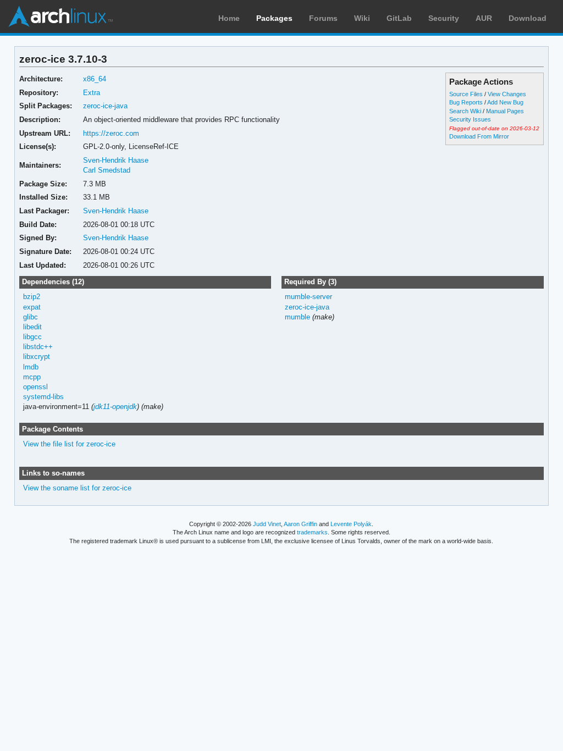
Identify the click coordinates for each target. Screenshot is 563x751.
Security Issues (470, 119)
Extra (91, 93)
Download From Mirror (479, 136)
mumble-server (308, 296)
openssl (35, 387)
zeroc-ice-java (105, 106)
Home (229, 18)
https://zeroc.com (111, 133)
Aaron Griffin (300, 524)
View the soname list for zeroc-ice (77, 488)
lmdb (30, 367)
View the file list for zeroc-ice (69, 444)
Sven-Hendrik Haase (115, 160)
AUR (484, 18)
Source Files (466, 94)
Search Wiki (465, 111)
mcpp (32, 377)
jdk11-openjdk (115, 406)
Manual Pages (505, 111)
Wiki (362, 18)
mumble (297, 317)
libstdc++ (38, 347)
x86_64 (94, 79)
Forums (323, 18)
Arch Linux (60, 16)
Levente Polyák (351, 524)
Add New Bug (505, 102)
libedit (32, 327)
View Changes (507, 94)
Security (443, 18)
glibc (30, 317)
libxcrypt (36, 356)
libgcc (32, 337)
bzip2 (31, 296)
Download (528, 18)
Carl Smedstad (106, 170)
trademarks (312, 532)
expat (32, 307)
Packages (274, 18)
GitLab (399, 18)
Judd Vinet (267, 524)
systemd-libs (43, 397)
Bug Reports (466, 102)
